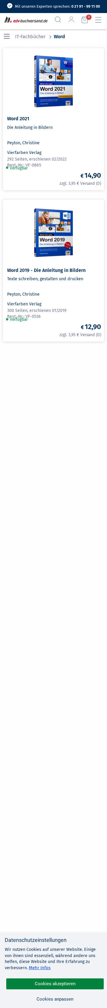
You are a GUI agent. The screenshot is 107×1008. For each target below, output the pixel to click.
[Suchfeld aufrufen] (60, 20)
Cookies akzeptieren (55, 983)
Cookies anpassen (55, 999)
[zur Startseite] (24, 20)
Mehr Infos (40, 967)
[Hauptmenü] (100, 20)
